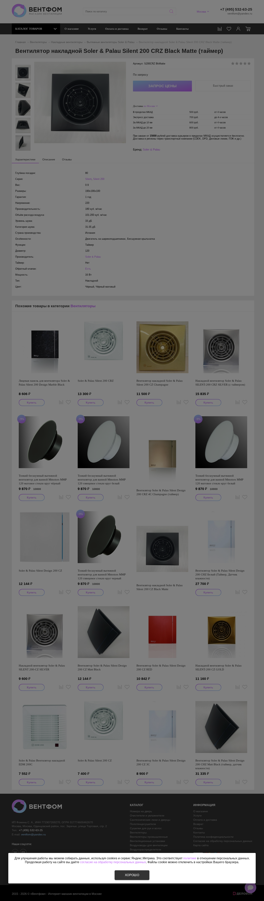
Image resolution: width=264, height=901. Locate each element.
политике (189, 858)
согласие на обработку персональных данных (113, 862)
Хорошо (132, 875)
